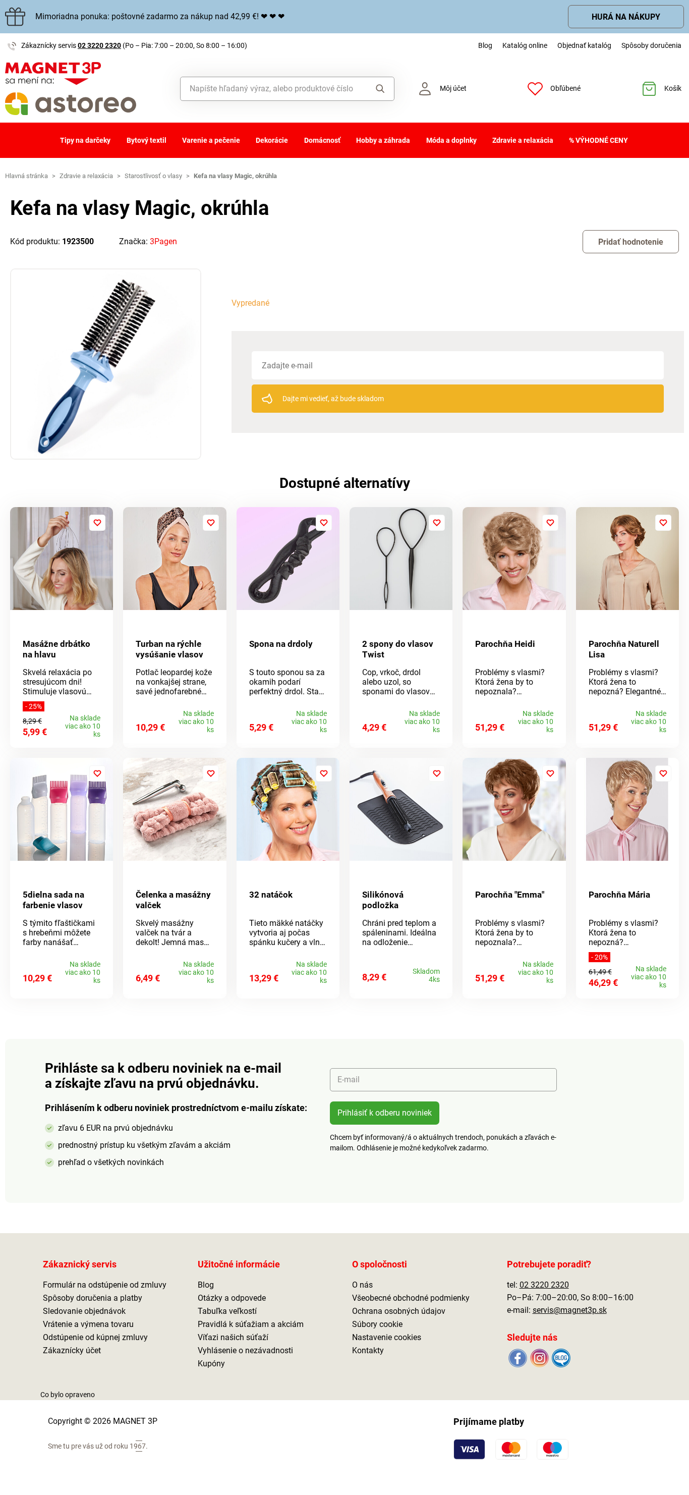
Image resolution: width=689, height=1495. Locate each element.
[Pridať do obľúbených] (97, 523)
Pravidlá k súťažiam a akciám (251, 1324)
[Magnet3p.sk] (86, 88)
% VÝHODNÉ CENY (598, 140)
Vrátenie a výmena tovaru (88, 1324)
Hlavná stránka (26, 176)
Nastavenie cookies (386, 1337)
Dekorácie (272, 140)
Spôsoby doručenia (651, 45)
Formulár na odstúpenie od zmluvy (104, 1285)
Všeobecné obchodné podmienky (411, 1298)
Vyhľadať (377, 88)
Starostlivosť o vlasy (153, 176)
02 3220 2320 (99, 45)
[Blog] (560, 1358)
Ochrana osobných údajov (398, 1311)
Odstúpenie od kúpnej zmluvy (95, 1337)
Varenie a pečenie (211, 140)
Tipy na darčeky (85, 140)
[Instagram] (539, 1358)
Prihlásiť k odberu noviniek (384, 1113)
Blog (485, 45)
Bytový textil (146, 140)
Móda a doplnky (451, 140)
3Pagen (163, 241)
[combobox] (271, 88)
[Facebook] (518, 1358)
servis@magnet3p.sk (570, 1310)
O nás (362, 1285)
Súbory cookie (377, 1324)
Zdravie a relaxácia (522, 140)
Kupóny (211, 1363)
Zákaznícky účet (72, 1350)
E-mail (348, 1079)
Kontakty (368, 1350)
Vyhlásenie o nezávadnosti (245, 1350)
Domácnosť (322, 140)
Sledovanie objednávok (84, 1311)
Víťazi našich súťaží (233, 1337)
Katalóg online (524, 45)
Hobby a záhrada (383, 140)
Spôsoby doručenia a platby (92, 1298)
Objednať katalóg (584, 45)
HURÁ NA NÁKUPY (626, 17)
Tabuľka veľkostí (227, 1311)
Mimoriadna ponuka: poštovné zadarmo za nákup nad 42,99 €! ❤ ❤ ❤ (159, 16)
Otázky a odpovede (232, 1298)
